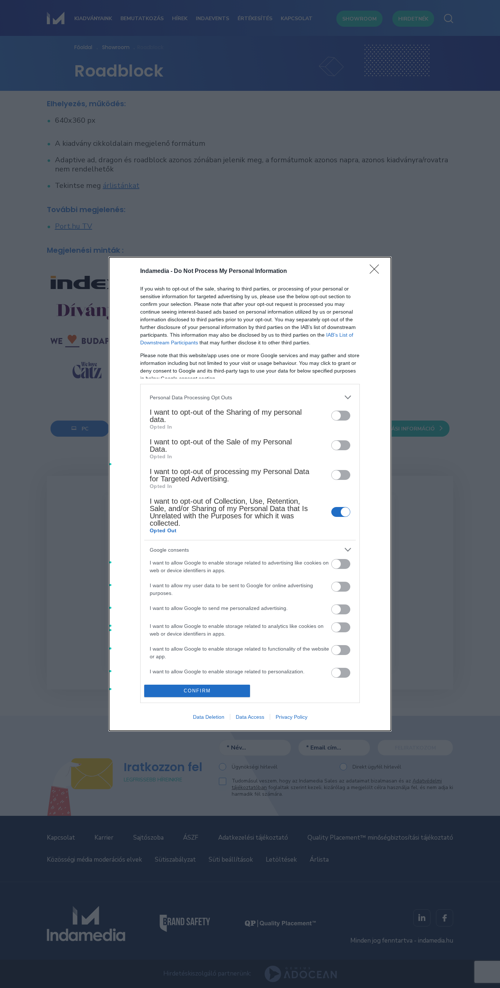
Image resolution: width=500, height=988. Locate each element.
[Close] (377, 271)
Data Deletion (208, 717)
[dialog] (250, 493)
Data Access (250, 717)
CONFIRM (197, 690)
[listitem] (250, 397)
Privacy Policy (291, 717)
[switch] (340, 416)
